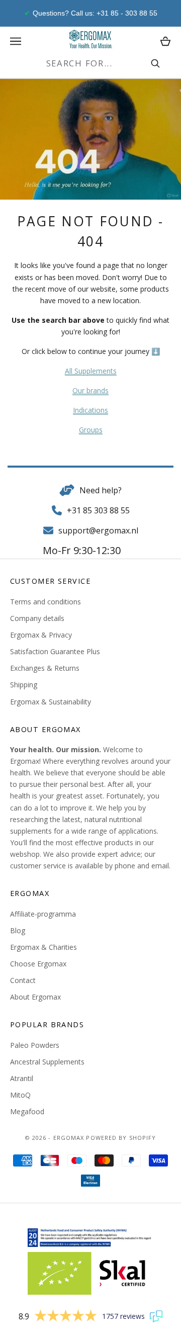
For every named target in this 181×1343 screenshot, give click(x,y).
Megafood (27, 1111)
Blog (17, 930)
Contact (23, 980)
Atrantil (21, 1078)
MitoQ (20, 1095)
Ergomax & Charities (43, 947)
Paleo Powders (34, 1045)
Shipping (23, 684)
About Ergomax (35, 997)
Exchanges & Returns (44, 668)
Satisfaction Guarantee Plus (55, 651)
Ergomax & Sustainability (50, 701)
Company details (37, 618)
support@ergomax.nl (98, 530)
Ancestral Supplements (47, 1061)
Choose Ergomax (38, 963)
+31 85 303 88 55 (98, 510)
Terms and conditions (45, 601)
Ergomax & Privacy (41, 635)
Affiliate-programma (43, 914)
